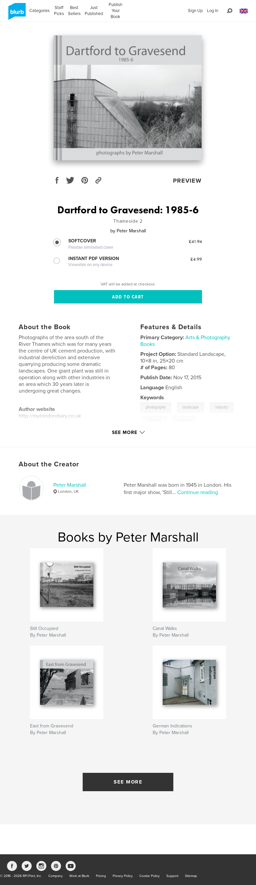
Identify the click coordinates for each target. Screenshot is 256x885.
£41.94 (195, 241)
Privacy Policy (123, 876)
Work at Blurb (79, 876)
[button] (244, 11)
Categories (39, 10)
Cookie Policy (149, 876)
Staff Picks (59, 10)
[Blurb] (15, 14)
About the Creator (49, 464)
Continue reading (197, 492)
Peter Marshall (69, 485)
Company (55, 876)
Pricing (101, 876)
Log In (212, 10)
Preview (187, 180)
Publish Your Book (115, 10)
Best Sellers (74, 10)
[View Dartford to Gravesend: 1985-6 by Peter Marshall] (128, 97)
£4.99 (196, 259)
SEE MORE (128, 782)
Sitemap (191, 876)
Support (172, 876)
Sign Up (195, 10)
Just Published (94, 10)
